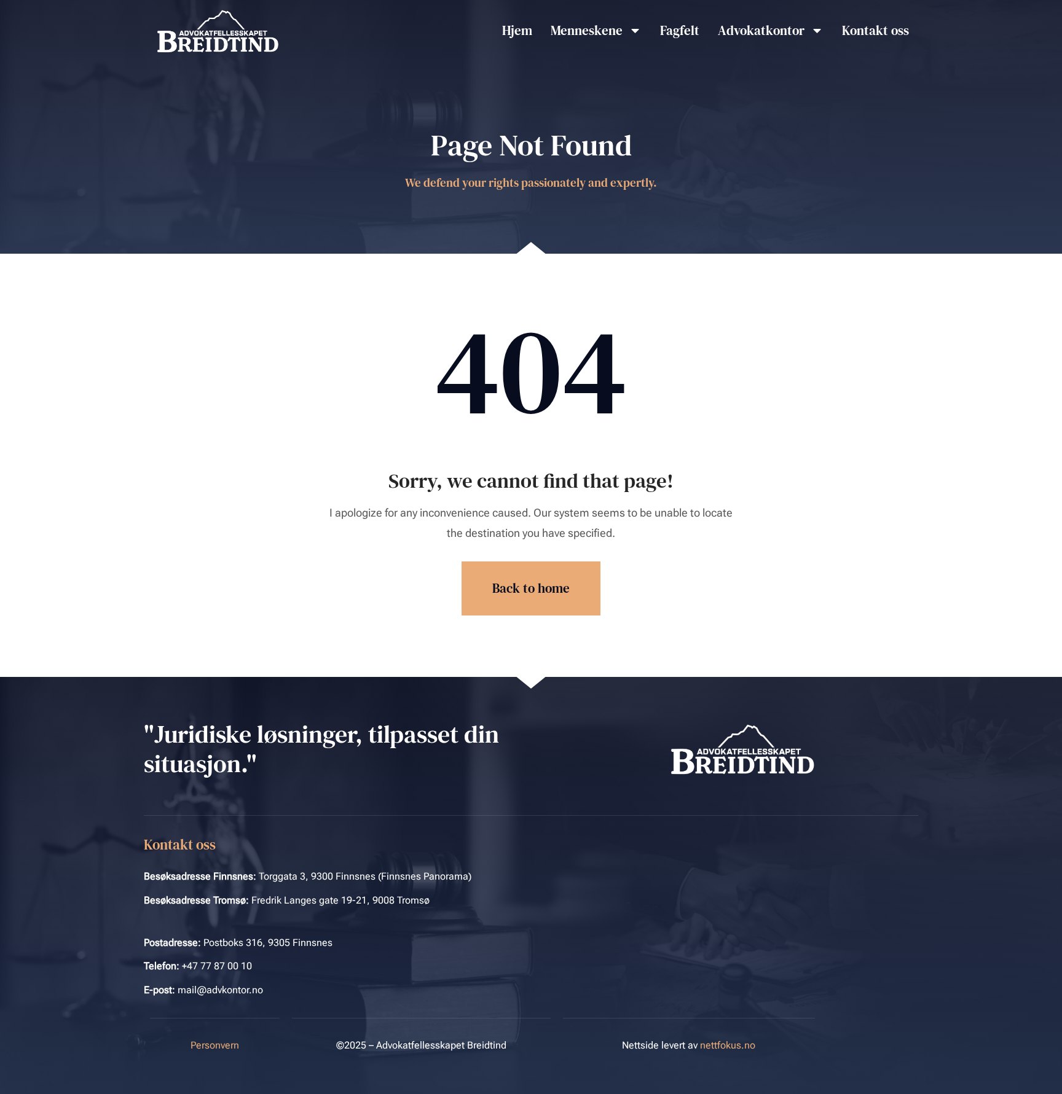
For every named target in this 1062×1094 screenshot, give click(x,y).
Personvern (215, 1045)
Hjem (517, 30)
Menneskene (587, 30)
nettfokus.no (727, 1045)
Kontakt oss (875, 30)
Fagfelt (679, 30)
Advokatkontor (761, 30)
